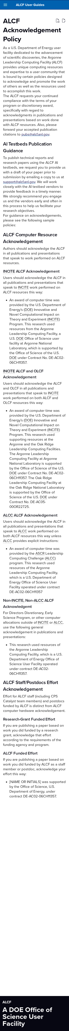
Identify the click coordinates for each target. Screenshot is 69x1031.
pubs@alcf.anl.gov (35, 134)
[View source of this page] (57, 20)
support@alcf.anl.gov (19, 182)
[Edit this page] (63, 20)
